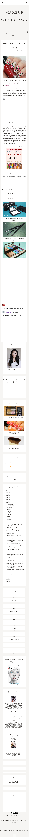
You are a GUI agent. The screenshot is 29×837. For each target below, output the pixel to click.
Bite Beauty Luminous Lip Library (14, 547)
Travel (14, 651)
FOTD (8, 557)
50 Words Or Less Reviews (14, 645)
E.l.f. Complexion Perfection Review (15, 418)
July (8, 512)
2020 (7, 490)
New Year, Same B (9, 733)
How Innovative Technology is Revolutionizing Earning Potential (13, 713)
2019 (7, 492)
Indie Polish (14, 617)
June (8, 514)
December (9, 504)
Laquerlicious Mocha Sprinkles (13, 535)
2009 (7, 583)
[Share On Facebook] (9, 194)
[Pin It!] (13, 194)
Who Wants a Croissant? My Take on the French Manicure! (13, 749)
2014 (7, 501)
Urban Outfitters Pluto (11, 527)
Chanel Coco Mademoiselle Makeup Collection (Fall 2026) (13, 704)
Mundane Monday (14, 639)
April (8, 517)
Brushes (14, 628)
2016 (7, 497)
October (9, 507)
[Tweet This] (11, 194)
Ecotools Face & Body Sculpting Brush (14, 447)
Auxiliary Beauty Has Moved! (12, 723)
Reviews (25, 184)
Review (14, 600)
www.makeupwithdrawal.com (10, 817)
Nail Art (19, 184)
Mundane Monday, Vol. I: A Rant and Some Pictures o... (14, 555)
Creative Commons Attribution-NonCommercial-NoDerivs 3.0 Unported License (14, 820)
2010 (7, 581)
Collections (14, 611)
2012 (7, 578)
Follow (14, 479)
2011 (7, 579)
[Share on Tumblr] (16, 194)
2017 (7, 495)
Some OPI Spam (10, 533)
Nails (14, 595)
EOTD (14, 606)
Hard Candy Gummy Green (12, 549)
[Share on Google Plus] (15, 194)
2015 (7, 499)
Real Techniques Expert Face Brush (14, 529)
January (9, 575)
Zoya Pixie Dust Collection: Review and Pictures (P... (14, 571)
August (8, 511)
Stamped (4, 186)
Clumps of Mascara (13, 731)
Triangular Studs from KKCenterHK (15, 569)
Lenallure (13, 695)
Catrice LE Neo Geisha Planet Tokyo (15, 551)
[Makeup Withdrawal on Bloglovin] (14, 674)
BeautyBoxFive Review (11, 521)
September (9, 509)
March (8, 519)
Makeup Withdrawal (14, 19)
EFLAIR (15, 832)
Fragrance (14, 634)
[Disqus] (14, 283)
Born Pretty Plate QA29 (11, 552)
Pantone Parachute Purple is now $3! (14, 561)
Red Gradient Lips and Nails (12, 538)
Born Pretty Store (10, 184)
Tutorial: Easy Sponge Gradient (14, 432)
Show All (22, 757)
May (8, 516)
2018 (7, 494)
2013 (7, 502)
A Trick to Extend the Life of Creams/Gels (13, 560)
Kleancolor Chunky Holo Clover (14, 537)
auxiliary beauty (13, 722)
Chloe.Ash (13, 711)
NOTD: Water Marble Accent (13, 543)
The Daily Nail (13, 741)
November (9, 505)
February (9, 574)
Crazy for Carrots (10, 522)
